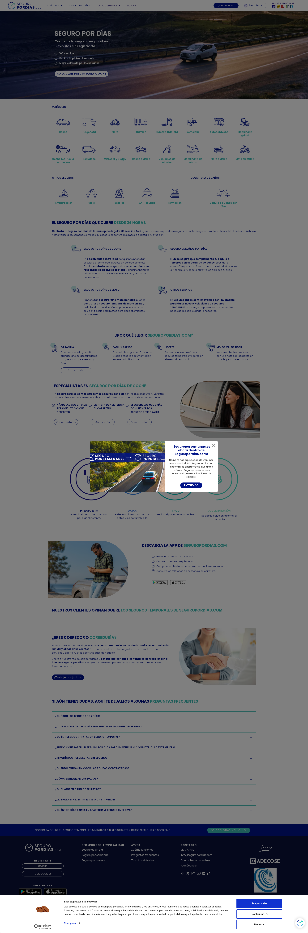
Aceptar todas (259, 903)
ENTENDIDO (191, 485)
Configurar (70, 923)
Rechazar (259, 924)
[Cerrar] (213, 445)
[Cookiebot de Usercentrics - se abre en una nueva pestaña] (43, 926)
